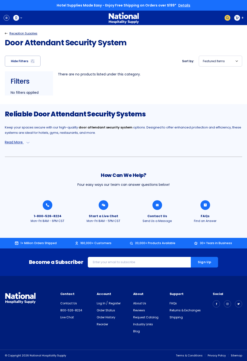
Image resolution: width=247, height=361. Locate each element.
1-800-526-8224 (48, 216)
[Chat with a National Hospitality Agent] (103, 205)
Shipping (176, 317)
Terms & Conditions (189, 355)
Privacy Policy (217, 355)
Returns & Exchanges (185, 310)
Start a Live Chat (103, 216)
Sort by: (188, 61)
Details (184, 5)
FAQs (205, 216)
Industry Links (143, 324)
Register (115, 303)
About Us (139, 303)
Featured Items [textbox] (214, 61)
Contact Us (157, 216)
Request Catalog (145, 317)
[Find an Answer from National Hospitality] (205, 205)
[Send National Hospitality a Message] (157, 205)
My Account (18, 18)
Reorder (102, 324)
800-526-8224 (71, 310)
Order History (106, 317)
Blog (136, 331)
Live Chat (67, 317)
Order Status (106, 310)
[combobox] (220, 61)
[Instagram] (227, 304)
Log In (101, 303)
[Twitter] (238, 304)
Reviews (139, 310)
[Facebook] (216, 304)
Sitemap (236, 355)
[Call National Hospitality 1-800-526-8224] (47, 205)
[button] (23, 61)
